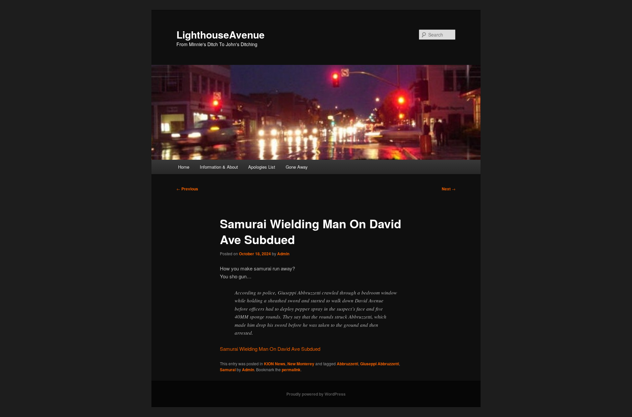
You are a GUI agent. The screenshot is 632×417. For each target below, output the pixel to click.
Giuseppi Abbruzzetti (379, 364)
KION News (274, 364)
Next (449, 189)
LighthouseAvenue (220, 34)
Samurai (228, 370)
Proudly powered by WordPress (316, 394)
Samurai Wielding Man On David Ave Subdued (270, 348)
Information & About (219, 167)
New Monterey (300, 364)
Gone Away (297, 167)
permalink (291, 370)
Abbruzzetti (347, 364)
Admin (283, 254)
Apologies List (261, 167)
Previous (187, 189)
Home (183, 167)
